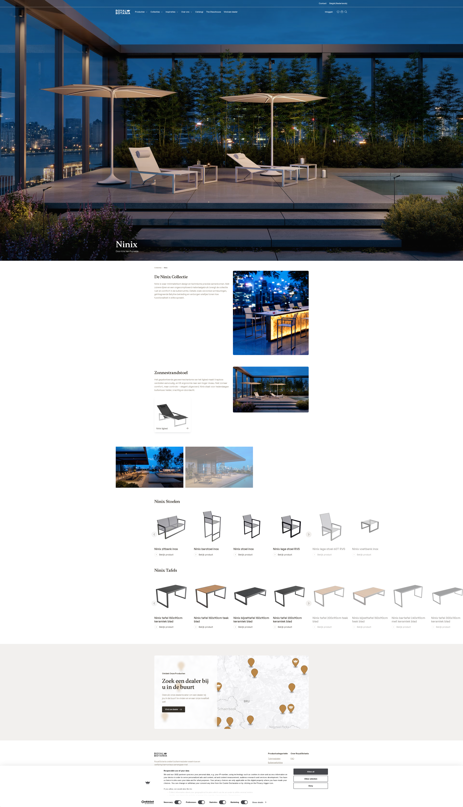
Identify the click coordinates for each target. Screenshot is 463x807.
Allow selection (310, 779)
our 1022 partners (179, 774)
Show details (257, 802)
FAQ (292, 758)
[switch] (201, 802)
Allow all (310, 772)
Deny (311, 786)
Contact (323, 3)
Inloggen (329, 12)
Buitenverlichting (275, 762)
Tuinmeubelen (274, 758)
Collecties (158, 268)
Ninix (165, 268)
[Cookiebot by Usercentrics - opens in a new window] (147, 802)
